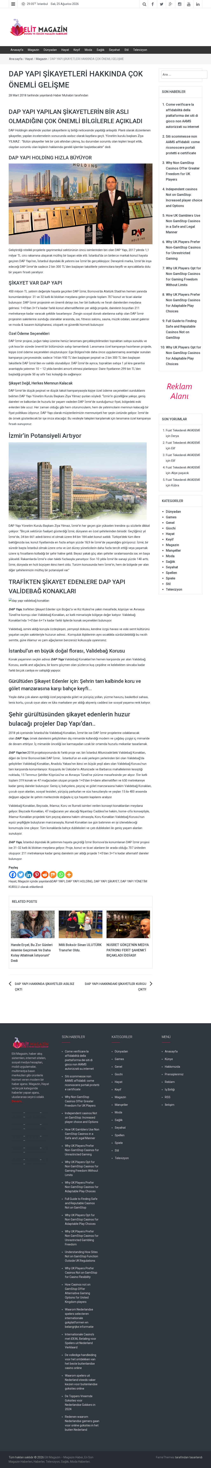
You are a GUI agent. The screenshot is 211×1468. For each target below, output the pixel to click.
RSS (167, 1097)
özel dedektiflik (35, 1117)
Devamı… (17, 1101)
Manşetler (173, 550)
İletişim (169, 1104)
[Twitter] (20, 874)
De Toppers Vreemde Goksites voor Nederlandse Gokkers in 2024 (80, 1402)
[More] (69, 874)
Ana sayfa (15, 59)
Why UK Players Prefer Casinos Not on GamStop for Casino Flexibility (81, 1273)
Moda (88, 49)
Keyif (77, 49)
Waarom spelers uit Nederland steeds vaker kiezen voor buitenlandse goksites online (81, 1382)
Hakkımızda (172, 1066)
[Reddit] (44, 874)
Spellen (171, 573)
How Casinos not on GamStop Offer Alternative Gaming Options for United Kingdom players (77, 1293)
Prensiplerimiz (174, 1074)
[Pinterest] (36, 874)
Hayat (65, 49)
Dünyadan (50, 49)
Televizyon (140, 49)
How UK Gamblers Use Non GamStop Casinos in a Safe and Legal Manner (82, 1134)
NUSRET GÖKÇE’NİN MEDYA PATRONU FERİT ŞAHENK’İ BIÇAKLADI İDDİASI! (128, 950)
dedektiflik (32, 1112)
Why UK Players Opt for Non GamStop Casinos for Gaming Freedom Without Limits (81, 1168)
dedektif (17, 1112)
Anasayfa (17, 49)
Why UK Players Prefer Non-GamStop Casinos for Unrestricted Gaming (82, 1150)
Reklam (170, 1082)
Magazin (33, 49)
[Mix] (52, 874)
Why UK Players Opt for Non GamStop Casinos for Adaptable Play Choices (81, 1219)
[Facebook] (12, 874)
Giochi (171, 528)
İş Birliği (170, 1089)
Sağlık (100, 49)
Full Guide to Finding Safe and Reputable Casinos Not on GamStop (81, 1203)
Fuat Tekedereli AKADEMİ (183, 430)
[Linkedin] (28, 874)
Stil (126, 49)
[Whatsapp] (60, 874)
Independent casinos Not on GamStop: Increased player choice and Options (81, 1117)
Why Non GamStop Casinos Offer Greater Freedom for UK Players (80, 1101)
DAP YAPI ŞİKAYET (106, 881)
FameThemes (165, 1457)
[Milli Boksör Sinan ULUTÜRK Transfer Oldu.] (80, 924)
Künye (169, 1059)
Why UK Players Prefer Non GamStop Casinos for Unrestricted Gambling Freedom (81, 1238)
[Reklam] (180, 391)
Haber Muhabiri (63, 95)
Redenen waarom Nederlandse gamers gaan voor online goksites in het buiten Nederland (82, 1423)
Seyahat (114, 49)
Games (171, 517)
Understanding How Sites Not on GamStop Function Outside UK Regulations (81, 1256)
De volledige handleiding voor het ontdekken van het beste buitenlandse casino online (80, 1361)
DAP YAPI (58, 881)
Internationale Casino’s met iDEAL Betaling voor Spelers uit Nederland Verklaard (80, 1341)
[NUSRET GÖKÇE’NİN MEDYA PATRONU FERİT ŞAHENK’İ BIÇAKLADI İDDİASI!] (128, 924)
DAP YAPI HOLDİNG (79, 881)
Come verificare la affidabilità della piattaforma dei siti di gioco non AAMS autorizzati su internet (182, 116)
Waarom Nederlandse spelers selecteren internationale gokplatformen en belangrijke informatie (79, 1318)
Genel (170, 523)
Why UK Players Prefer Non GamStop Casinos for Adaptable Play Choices (81, 1187)
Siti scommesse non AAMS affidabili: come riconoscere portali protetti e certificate (82, 1083)
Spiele (170, 578)
